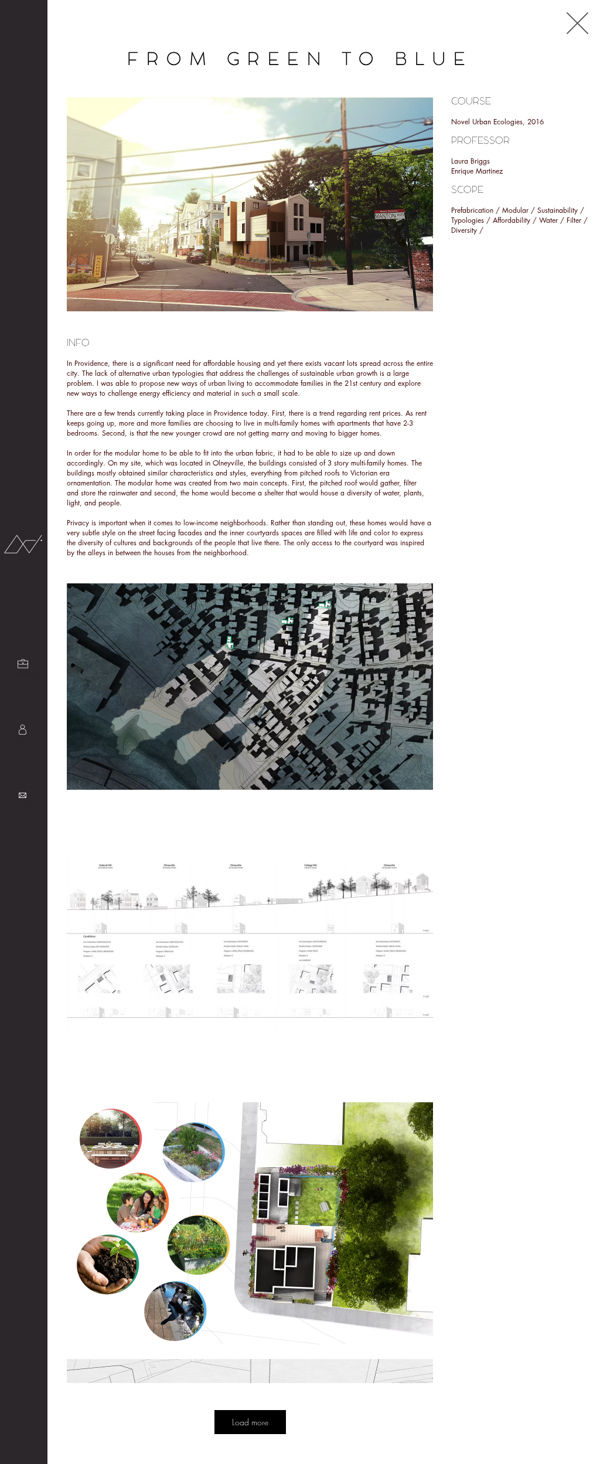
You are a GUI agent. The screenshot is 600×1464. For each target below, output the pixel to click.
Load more (250, 1422)
